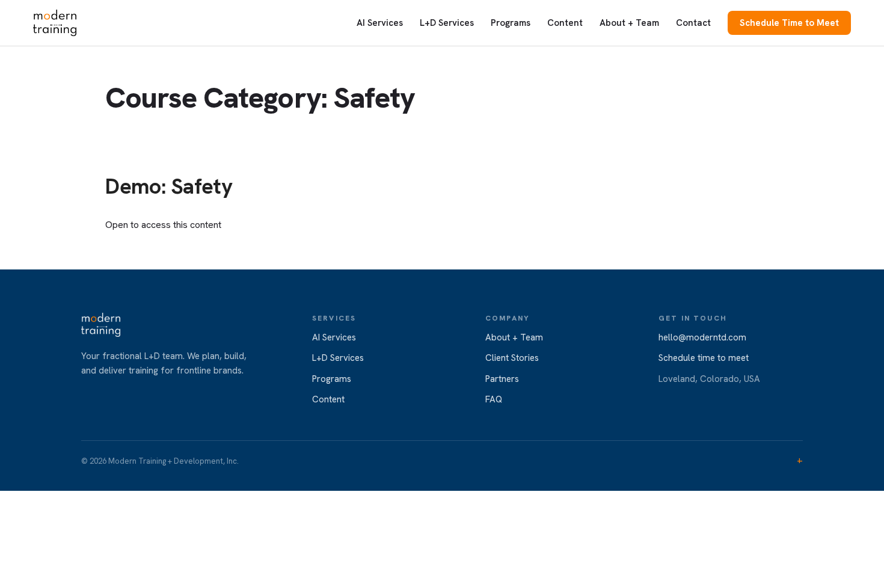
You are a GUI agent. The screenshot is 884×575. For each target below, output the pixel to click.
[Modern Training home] (54, 23)
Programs (510, 23)
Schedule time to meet (703, 358)
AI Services (380, 23)
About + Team (629, 23)
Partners (502, 379)
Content (565, 23)
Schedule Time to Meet (789, 23)
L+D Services (447, 23)
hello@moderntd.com (702, 337)
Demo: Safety (169, 186)
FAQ (493, 399)
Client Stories (512, 358)
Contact (693, 23)
